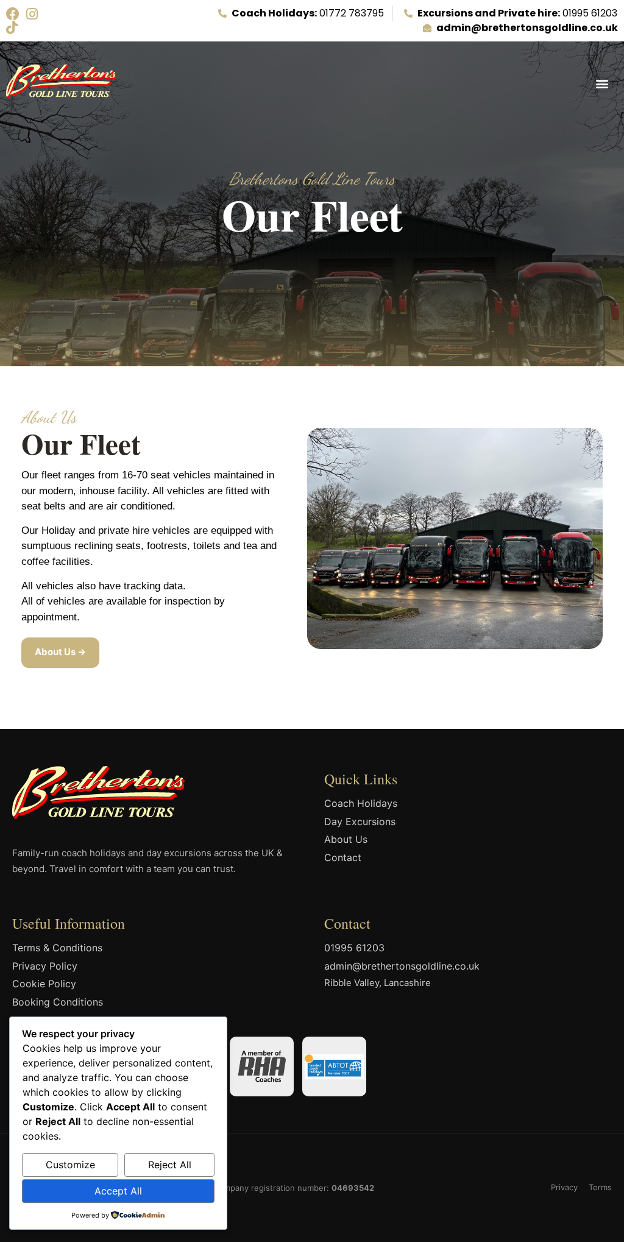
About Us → (60, 652)
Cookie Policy (44, 984)
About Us (345, 839)
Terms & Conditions (57, 948)
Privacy (564, 1187)
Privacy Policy (44, 966)
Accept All (118, 1191)
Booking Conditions (57, 1002)
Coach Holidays (360, 803)
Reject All (169, 1165)
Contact (342, 857)
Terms (600, 1187)
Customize (70, 1165)
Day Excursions (359, 821)
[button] (602, 83)
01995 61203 (354, 948)
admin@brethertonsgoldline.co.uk (402, 966)
